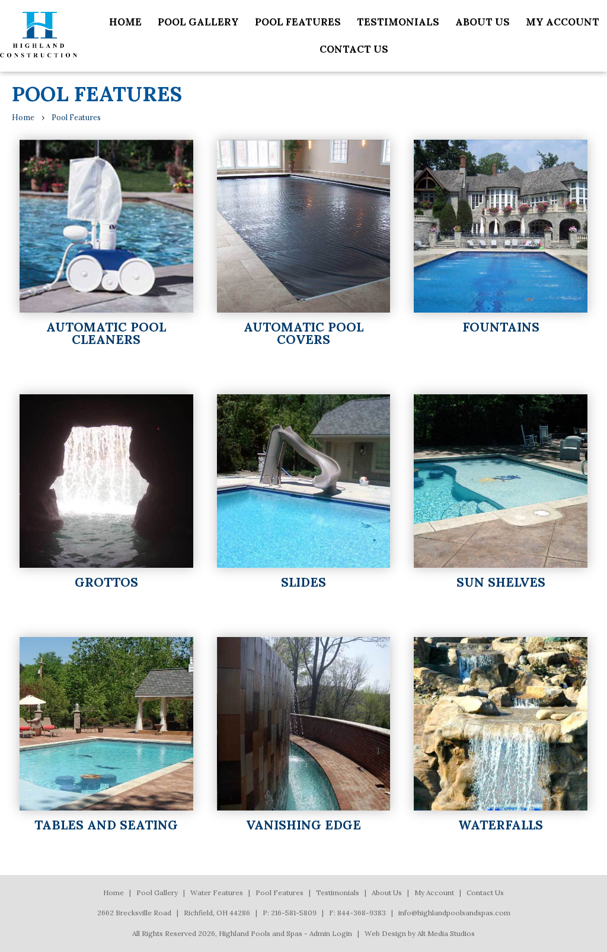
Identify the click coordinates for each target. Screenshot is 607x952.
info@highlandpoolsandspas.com (454, 912)
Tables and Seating (106, 825)
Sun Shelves (500, 582)
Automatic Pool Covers (303, 333)
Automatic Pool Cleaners (106, 333)
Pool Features (298, 21)
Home (125, 21)
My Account (562, 21)
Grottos (106, 582)
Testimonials (398, 21)
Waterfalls (500, 825)
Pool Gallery (198, 21)
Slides (303, 582)
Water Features (216, 892)
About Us (482, 21)
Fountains (500, 327)
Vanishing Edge (303, 825)
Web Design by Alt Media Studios (420, 933)
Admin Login (330, 933)
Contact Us (354, 49)
